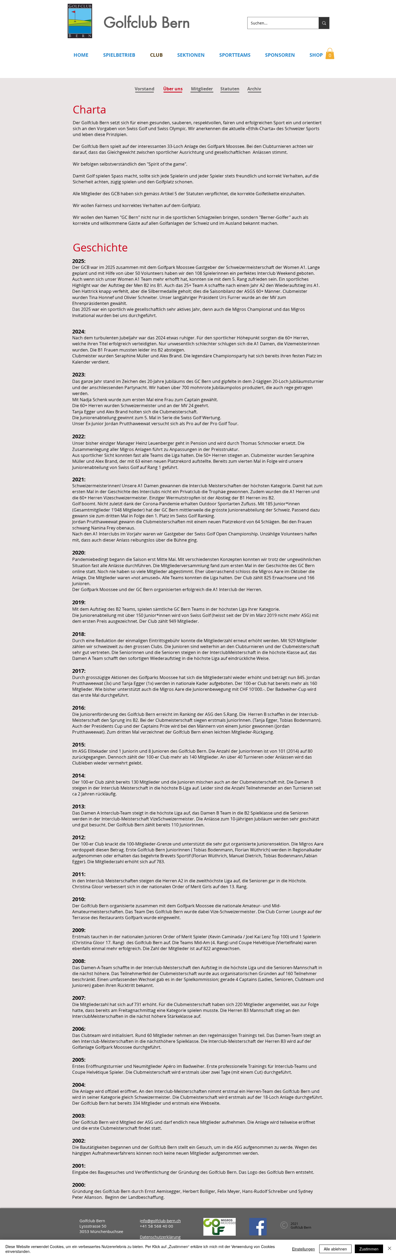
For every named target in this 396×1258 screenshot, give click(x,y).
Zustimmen (368, 1249)
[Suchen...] (324, 23)
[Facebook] (258, 1226)
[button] (330, 53)
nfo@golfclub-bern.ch (161, 1220)
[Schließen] (389, 1249)
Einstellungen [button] (303, 1249)
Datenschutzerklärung (160, 1236)
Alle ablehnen (335, 1249)
